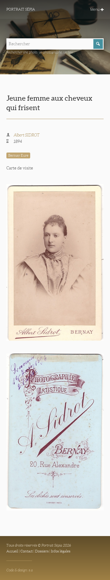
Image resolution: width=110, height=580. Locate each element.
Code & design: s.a (19, 570)
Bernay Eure (18, 155)
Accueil (12, 551)
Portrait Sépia (20, 9)
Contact (26, 551)
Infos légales (60, 551)
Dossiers (42, 551)
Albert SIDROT (27, 135)
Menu (95, 9)
